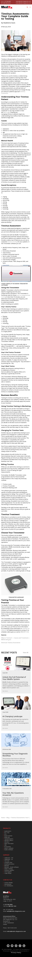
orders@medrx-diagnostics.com (23, 3)
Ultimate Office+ (8, 840)
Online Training (8, 868)
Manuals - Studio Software (11, 867)
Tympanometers (8, 839)
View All (25, 652)
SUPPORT (6, 855)
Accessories (7, 846)
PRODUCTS (6, 828)
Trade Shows (7, 873)
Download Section (9, 864)
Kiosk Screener (8, 835)
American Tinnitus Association (10, 642)
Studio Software (8, 849)
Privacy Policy (16, 952)
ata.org (6, 112)
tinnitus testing (12, 242)
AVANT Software (8, 848)
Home (3, 817)
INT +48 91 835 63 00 (5, 3)
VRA (5, 845)
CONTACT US (7, 880)
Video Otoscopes (9, 843)
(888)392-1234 (24, 632)
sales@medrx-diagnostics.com (16, 911)
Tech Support (8, 871)
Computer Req (8, 862)
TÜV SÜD (6, 861)
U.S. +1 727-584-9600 (6, 1)
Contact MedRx (8, 882)
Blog (8, 817)
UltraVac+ (7, 842)
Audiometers (7, 831)
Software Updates (9, 870)
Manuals (6, 865)
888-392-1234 (12, 906)
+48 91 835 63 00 (12, 928)
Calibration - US (8, 859)
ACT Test (6, 832)
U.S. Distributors (8, 885)
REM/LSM (7, 837)
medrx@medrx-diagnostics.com (23, 1)
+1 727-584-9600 (8, 904)
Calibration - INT (8, 858)
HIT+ (5, 834)
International (7, 884)
